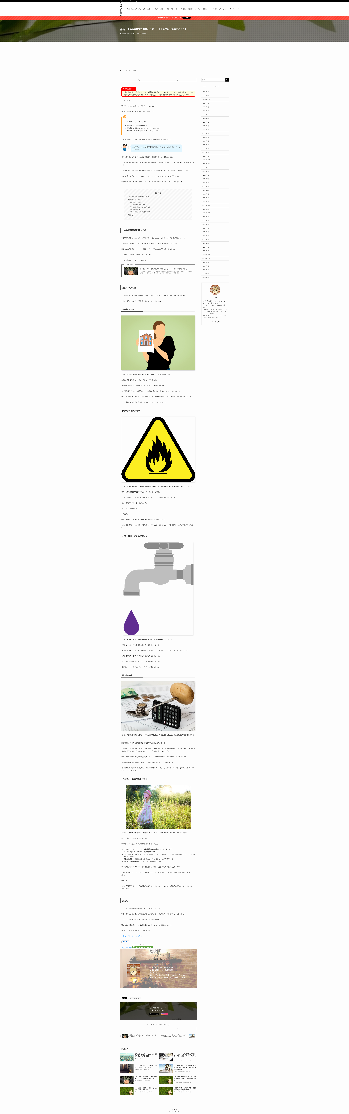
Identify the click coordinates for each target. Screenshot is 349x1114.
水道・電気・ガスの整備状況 (141, 207)
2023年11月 (206, 118)
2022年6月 (206, 182)
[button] (139, 79)
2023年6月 (206, 137)
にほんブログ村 (126, 948)
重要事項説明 (137, 998)
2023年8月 (206, 129)
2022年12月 (206, 160)
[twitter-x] (212, 322)
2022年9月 (206, 171)
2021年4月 (206, 235)
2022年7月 (206, 179)
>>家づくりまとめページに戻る (131, 936)
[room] (218, 322)
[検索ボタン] (244, 9)
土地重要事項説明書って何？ (139, 196)
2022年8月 (206, 175)
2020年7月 (206, 270)
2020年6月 (206, 273)
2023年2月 (206, 152)
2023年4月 (206, 145)
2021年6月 (206, 228)
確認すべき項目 (135, 199)
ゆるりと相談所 (121, 9)
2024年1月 (206, 110)
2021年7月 (206, 224)
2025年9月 (206, 95)
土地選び (124, 33)
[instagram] (215, 322)
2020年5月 (206, 277)
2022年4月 (206, 190)
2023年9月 (206, 126)
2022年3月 (206, 194)
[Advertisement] (174, 55)
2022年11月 (206, 164)
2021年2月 (206, 243)
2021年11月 (206, 209)
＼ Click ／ (186, 17)
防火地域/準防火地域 (139, 204)
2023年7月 (206, 133)
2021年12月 (206, 205)
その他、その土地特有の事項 (141, 212)
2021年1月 (206, 247)
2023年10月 (206, 122)
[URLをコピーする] (178, 79)
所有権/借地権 (137, 202)
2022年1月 (206, 201)
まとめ (132, 215)
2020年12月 (206, 251)
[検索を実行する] (227, 80)
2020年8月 (206, 266)
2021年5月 (206, 232)
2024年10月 (206, 99)
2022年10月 (206, 167)
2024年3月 (206, 107)
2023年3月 (206, 148)
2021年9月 (206, 217)
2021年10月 (206, 213)
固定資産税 (136, 209)
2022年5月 (206, 186)
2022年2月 (206, 198)
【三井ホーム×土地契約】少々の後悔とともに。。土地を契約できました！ (164, 269)
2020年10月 (206, 258)
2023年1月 (206, 156)
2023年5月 (206, 141)
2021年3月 (206, 239)
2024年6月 (206, 103)
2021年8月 (206, 220)
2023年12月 (206, 114)
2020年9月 (206, 262)
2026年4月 (206, 92)
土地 (131, 998)
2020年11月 (206, 254)
